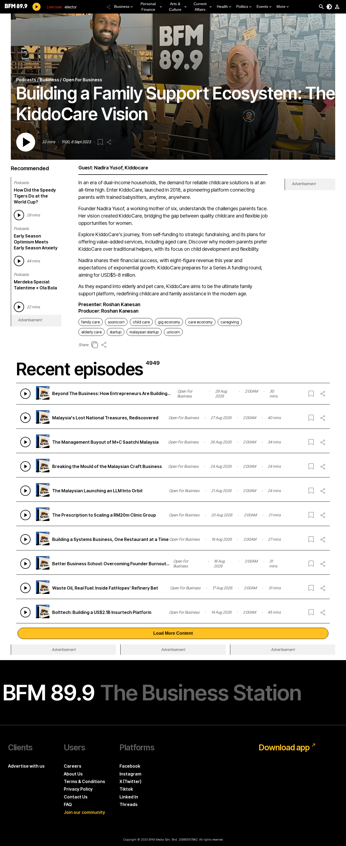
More (281, 6)
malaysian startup (144, 332)
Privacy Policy (78, 789)
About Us (73, 774)
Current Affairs (200, 7)
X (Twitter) (130, 781)
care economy (200, 322)
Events (262, 6)
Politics (242, 6)
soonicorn (116, 322)
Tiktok (126, 789)
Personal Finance (148, 7)
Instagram (130, 774)
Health (222, 6)
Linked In (128, 797)
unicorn (173, 332)
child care (141, 322)
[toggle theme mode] (329, 7)
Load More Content (173, 633)
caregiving (230, 322)
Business (121, 6)
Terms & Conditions (84, 781)
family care (90, 322)
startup (115, 332)
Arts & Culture (175, 7)
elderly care (91, 332)
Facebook (129, 766)
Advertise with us (26, 766)
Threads (128, 804)
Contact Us (76, 797)
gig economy (169, 322)
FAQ (68, 804)
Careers (72, 766)
